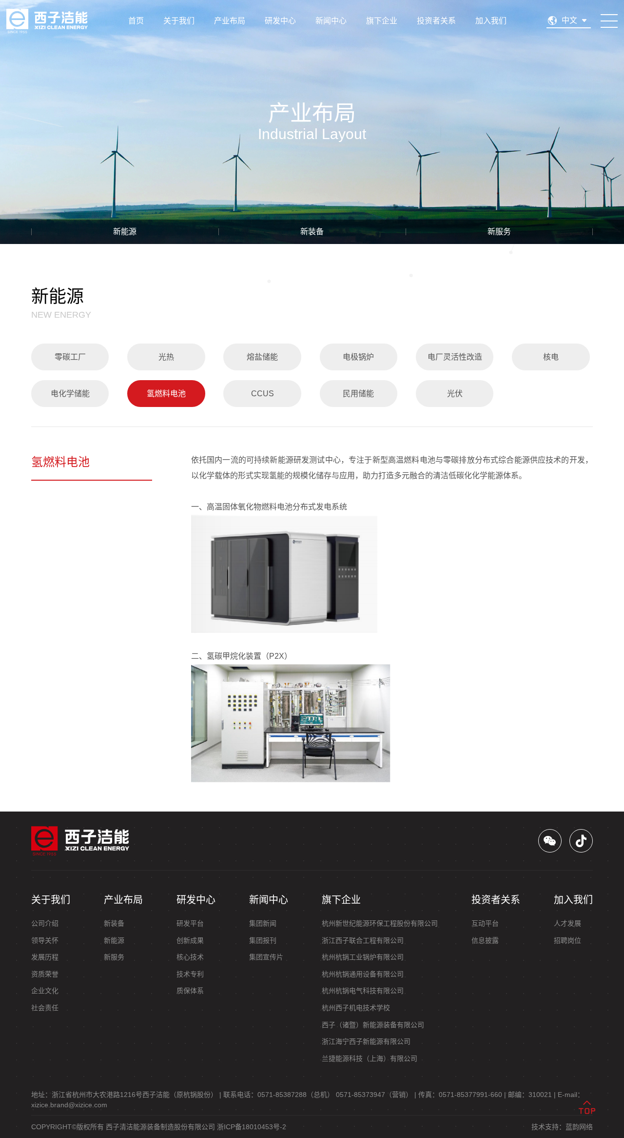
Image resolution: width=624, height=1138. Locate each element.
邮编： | (532, 1094)
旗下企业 (381, 21)
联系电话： (278, 1094)
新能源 (124, 231)
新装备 (312, 231)
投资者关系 (436, 21)
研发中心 (280, 21)
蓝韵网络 (579, 1126)
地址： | (126, 1094)
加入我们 (491, 21)
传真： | (462, 1094)
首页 (136, 21)
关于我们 (179, 21)
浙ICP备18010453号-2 (251, 1126)
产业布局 (229, 21)
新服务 (499, 231)
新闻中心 (331, 21)
